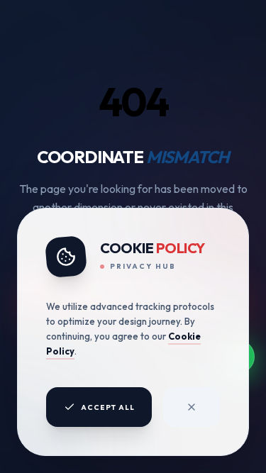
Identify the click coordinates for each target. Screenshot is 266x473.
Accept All (108, 407)
